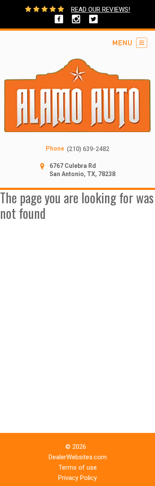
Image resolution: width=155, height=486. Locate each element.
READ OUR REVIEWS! (100, 9)
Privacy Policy (77, 478)
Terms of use (78, 467)
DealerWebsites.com (78, 457)
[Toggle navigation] (130, 42)
